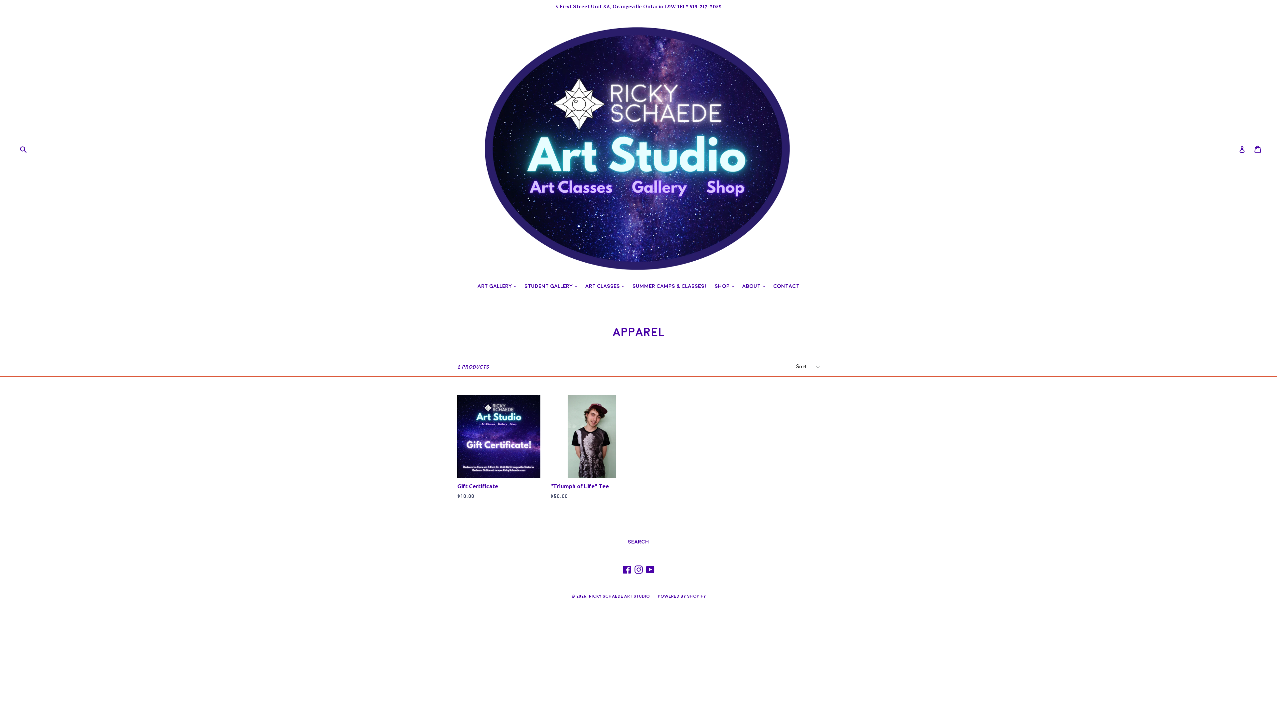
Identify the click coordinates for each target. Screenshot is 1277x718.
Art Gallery (499, 286)
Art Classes (606, 286)
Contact (786, 286)
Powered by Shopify (682, 596)
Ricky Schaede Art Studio (619, 596)
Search (638, 541)
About (755, 286)
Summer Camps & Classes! (670, 286)
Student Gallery (552, 286)
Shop (726, 286)
